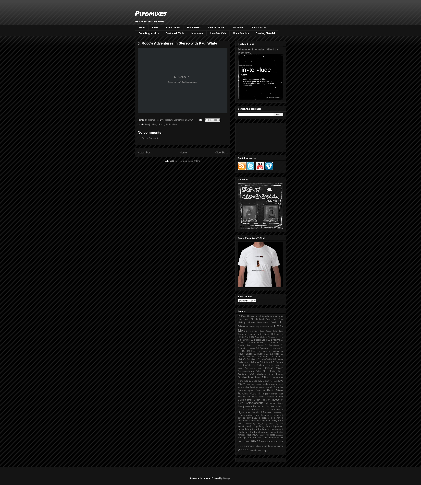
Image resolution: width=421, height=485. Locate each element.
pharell (240, 446)
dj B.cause (266, 412)
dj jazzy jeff (275, 420)
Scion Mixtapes (266, 397)
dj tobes (280, 432)
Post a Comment (150, 138)
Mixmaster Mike (262, 387)
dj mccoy (247, 424)
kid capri (242, 438)
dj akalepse (276, 412)
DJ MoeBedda (265, 359)
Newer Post (144, 152)
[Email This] (206, 120)
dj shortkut (251, 432)
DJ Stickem (258, 365)
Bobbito (250, 326)
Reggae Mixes (269, 393)
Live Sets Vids (218, 33)
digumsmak (244, 412)
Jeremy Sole (277, 378)
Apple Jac (271, 319)
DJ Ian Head (273, 353)
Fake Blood (262, 371)
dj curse (277, 415)
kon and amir (255, 437)
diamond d (277, 409)
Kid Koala (274, 381)
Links (155, 27)
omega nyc (267, 441)
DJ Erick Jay (274, 348)
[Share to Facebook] (215, 120)
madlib (280, 438)
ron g (273, 446)
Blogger (226, 478)
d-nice (266, 409)
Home (142, 27)
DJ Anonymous (274, 337)
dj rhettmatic (258, 429)
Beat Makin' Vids (175, 33)
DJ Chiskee (273, 343)
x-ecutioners (255, 450)
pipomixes (249, 446)
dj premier (278, 426)
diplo (253, 412)
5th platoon (252, 316)
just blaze (270, 435)
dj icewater (254, 421)
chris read (270, 406)
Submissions (172, 27)
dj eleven (275, 418)
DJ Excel (251, 351)
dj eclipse (264, 418)
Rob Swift (252, 397)
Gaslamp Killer (265, 374)
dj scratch (276, 429)
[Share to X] (212, 120)
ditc (258, 412)
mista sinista (244, 441)
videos (243, 450)
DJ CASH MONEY (255, 343)
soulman (279, 446)
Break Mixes (194, 27)
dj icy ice (264, 421)
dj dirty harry (250, 418)
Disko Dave (255, 368)
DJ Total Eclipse (273, 365)
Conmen (251, 334)
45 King (242, 316)
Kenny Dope (251, 381)
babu (280, 403)
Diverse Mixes (258, 27)
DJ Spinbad (266, 362)
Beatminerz (262, 322)
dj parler (257, 426)
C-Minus (254, 331)
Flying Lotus (276, 371)
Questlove (260, 390)
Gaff (252, 374)
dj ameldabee (247, 415)
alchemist (270, 403)
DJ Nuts (255, 362)
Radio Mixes (171, 124)
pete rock (278, 441)
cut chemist (253, 409)
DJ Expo (262, 351)
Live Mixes (238, 27)
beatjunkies (150, 124)
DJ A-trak (245, 337)
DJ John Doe (248, 357)
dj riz (267, 429)
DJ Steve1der (244, 365)
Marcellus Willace (254, 384)
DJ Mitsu (251, 359)
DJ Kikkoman (261, 357)
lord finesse (269, 437)
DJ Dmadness (272, 345)
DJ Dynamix (262, 348)
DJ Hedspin (273, 351)
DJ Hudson (259, 354)
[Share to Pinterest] (218, 120)
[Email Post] (200, 120)
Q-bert (251, 390)
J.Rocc (160, 124)
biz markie (258, 406)
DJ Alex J (263, 337)
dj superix (271, 432)
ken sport (279, 435)
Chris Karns (277, 331)
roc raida (266, 446)
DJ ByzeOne (274, 340)
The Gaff (265, 400)
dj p (251, 426)
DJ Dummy (250, 348)
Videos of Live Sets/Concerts (260, 401)
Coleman (242, 334)
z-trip (264, 450)
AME (247, 319)
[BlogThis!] (209, 120)
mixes (255, 441)
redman (258, 446)
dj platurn (267, 426)
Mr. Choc (274, 387)
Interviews (197, 33)
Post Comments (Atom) (189, 161)
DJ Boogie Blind (259, 340)
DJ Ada (255, 337)
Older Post (221, 152)
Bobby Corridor (260, 327)
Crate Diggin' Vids (149, 33)
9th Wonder (264, 316)
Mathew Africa (270, 384)
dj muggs (258, 423)
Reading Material (265, 33)
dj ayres (268, 415)
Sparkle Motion (252, 400)
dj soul (261, 432)
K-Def (240, 381)
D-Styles (275, 334)
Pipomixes (150, 13)
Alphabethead (257, 319)
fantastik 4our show (247, 435)
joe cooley (261, 435)
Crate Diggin (263, 334)
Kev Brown (263, 381)
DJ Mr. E (247, 362)
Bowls (270, 326)
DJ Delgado (258, 345)
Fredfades (243, 374)
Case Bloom (265, 331)
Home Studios (241, 33)
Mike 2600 (250, 387)
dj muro (269, 423)
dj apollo (259, 415)
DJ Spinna (278, 362)
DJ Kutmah (274, 357)
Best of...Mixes (216, 27)
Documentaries (246, 371)
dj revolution (244, 429)
